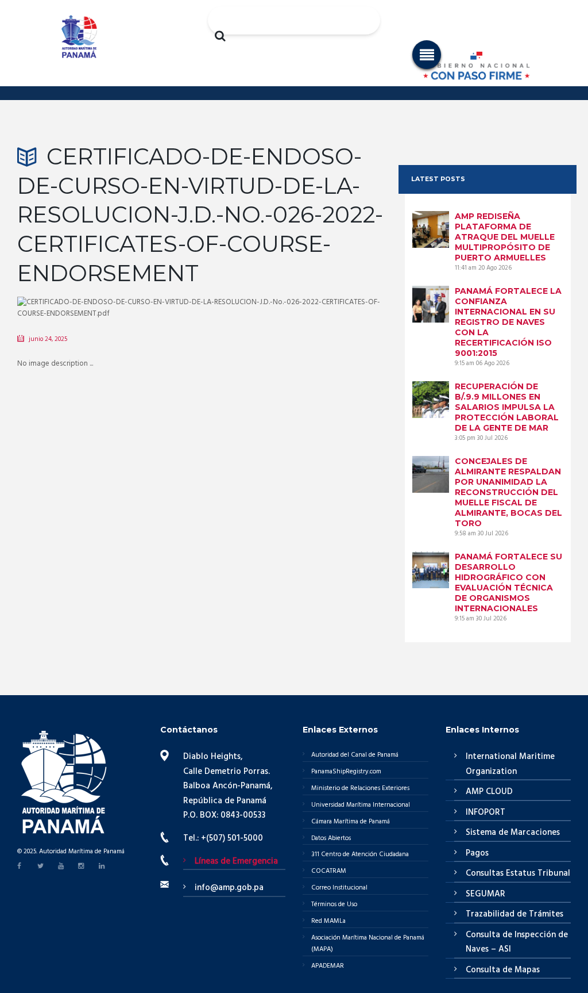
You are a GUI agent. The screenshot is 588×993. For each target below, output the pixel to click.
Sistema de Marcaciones (513, 832)
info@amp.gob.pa (229, 888)
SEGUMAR (485, 894)
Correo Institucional (339, 888)
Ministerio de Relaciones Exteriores (360, 788)
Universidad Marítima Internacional (360, 805)
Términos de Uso (334, 904)
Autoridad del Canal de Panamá (355, 755)
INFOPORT (485, 812)
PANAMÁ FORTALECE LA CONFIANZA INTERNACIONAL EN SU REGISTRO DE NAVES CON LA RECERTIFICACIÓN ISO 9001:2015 (508, 322)
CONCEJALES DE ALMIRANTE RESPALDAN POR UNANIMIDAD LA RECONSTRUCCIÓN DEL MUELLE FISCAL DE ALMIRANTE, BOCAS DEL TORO (508, 492)
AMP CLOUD (489, 792)
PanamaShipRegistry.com (346, 771)
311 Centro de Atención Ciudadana (360, 854)
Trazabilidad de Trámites (514, 914)
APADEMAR (327, 966)
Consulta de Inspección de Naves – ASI (517, 942)
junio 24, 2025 (48, 339)
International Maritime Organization (510, 764)
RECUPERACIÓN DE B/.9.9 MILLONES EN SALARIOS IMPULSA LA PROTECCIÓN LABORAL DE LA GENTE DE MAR (507, 407)
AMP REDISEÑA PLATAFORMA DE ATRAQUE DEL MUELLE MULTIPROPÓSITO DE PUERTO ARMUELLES (505, 237)
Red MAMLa (328, 921)
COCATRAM (328, 871)
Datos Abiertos (331, 838)
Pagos (477, 853)
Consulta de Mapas (503, 970)
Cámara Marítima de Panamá (350, 821)
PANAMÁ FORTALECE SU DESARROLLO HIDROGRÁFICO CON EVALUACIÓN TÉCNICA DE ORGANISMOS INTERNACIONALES (508, 582)
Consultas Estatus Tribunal (518, 873)
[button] (426, 54)
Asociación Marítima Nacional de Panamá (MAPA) (367, 943)
